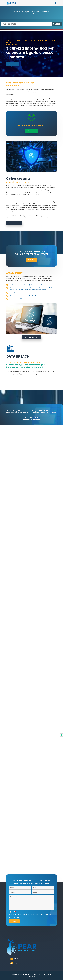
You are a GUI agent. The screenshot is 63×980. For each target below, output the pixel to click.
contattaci (12, 64)
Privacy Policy (34, 974)
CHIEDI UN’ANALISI (14, 222)
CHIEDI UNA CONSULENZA (32, 337)
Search (57, 23)
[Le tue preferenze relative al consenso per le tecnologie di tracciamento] (61, 735)
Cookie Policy (41, 974)
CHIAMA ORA (31, 130)
